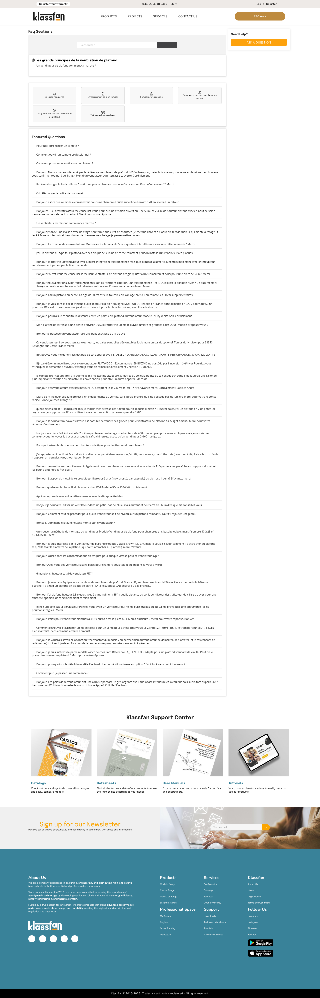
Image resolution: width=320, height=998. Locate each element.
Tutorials (235, 783)
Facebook (253, 916)
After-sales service (213, 934)
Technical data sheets (215, 922)
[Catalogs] (61, 752)
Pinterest (252, 928)
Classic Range (167, 890)
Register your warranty (53, 4)
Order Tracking (167, 928)
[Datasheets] (127, 752)
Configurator (210, 884)
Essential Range (168, 902)
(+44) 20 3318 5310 (154, 4)
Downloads (210, 916)
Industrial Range (168, 896)
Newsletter (166, 934)
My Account (166, 916)
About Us (253, 884)
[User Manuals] (193, 752)
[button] (110, 16)
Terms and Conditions (259, 902)
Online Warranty (212, 902)
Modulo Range (167, 884)
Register (164, 922)
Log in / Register (266, 4)
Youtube (252, 934)
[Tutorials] (258, 752)
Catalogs (38, 783)
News (251, 890)
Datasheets (106, 783)
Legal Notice (254, 896)
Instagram (253, 922)
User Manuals (174, 783)
